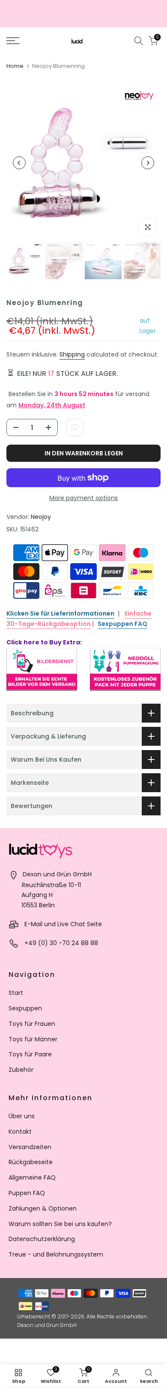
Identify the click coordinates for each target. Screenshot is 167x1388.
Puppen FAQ (27, 1193)
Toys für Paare (30, 1054)
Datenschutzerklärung (42, 1239)
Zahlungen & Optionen (43, 1208)
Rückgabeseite (31, 1162)
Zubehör (21, 1069)
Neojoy (41, 516)
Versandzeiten (30, 1147)
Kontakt (20, 1131)
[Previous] (19, 162)
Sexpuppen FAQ (122, 623)
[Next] (147, 162)
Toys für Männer (33, 1039)
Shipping (72, 354)
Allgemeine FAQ (32, 1177)
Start (16, 992)
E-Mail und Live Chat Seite (63, 924)
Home (15, 66)
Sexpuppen (25, 1008)
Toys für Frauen (32, 1023)
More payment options (83, 498)
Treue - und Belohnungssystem (56, 1254)
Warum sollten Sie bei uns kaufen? (60, 1224)
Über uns (22, 1116)
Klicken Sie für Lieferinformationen (60, 613)
